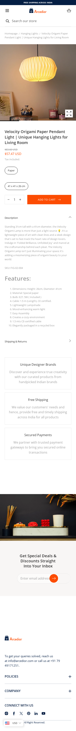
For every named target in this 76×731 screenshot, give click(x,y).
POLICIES (11, 676)
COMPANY (12, 691)
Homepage (11, 33)
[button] (7, 10)
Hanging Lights (29, 33)
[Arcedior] (38, 10)
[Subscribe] (53, 578)
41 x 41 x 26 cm (16, 186)
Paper (11, 170)
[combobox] (38, 21)
